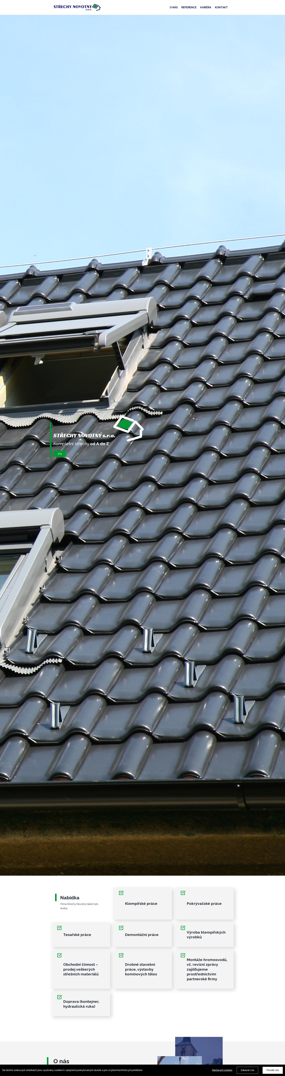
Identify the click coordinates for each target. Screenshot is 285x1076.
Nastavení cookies (222, 1070)
